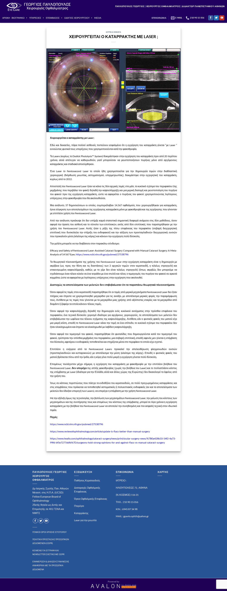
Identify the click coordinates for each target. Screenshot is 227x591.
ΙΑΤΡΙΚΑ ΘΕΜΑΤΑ (113, 32)
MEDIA (97, 17)
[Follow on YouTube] (221, 18)
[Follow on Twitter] (216, 18)
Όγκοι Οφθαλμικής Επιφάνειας (90, 498)
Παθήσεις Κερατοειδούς (87, 480)
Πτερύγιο (79, 505)
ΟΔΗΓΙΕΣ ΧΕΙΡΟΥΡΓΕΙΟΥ (77, 17)
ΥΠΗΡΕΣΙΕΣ (35, 17)
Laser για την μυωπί (84, 520)
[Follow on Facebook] (210, 18)
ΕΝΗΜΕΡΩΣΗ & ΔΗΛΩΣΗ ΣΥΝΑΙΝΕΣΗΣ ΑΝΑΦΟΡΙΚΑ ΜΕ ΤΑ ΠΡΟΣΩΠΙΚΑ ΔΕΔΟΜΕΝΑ (50, 565)
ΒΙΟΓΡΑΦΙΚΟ (18, 17)
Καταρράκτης (81, 513)
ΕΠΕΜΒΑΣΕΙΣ (53, 17)
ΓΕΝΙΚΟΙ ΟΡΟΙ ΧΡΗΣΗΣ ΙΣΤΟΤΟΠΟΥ (49, 532)
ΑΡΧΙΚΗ (6, 17)
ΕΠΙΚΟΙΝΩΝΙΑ (159, 17)
